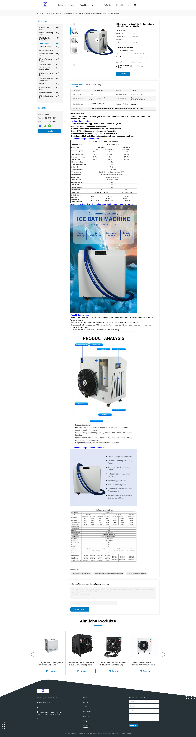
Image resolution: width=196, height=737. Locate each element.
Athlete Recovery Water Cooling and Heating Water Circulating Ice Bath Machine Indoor (82, 665)
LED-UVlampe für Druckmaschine (49, 69)
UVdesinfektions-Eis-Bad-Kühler (81, 573)
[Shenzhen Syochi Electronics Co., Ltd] (45, 4)
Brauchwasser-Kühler (49, 50)
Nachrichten (86, 716)
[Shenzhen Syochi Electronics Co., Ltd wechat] (49, 125)
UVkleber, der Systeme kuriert (49, 74)
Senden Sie (133, 725)
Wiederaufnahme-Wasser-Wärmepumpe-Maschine (109, 573)
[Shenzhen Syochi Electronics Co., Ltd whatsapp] (44, 125)
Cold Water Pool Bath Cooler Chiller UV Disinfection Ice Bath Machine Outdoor (113, 665)
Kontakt (119, 5)
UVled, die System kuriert (49, 28)
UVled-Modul (49, 84)
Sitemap (85, 721)
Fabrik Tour (86, 707)
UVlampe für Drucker (49, 92)
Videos (94, 5)
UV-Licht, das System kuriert (49, 97)
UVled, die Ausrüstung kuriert (49, 33)
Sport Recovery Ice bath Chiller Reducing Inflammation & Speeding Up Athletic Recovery (144, 665)
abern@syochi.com (44, 702)
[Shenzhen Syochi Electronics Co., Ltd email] (40, 125)
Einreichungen (80, 609)
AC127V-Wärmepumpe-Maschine (136, 573)
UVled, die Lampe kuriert (49, 88)
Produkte (83, 5)
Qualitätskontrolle (87, 711)
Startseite (62, 5)
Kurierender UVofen (49, 64)
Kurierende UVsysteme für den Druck (49, 79)
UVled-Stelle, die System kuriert (49, 39)
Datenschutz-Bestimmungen (87, 726)
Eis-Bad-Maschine (49, 47)
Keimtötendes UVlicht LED (49, 54)
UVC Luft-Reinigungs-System (49, 60)
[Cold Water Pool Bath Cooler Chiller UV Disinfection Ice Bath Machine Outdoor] (113, 645)
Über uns (85, 698)
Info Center (106, 5)
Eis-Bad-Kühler (49, 43)
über (72, 5)
